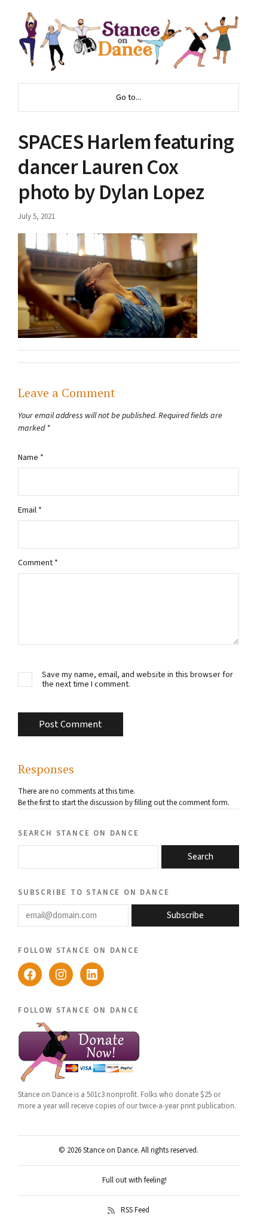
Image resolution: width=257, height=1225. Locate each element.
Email (30, 510)
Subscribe (185, 915)
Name (31, 458)
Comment (38, 563)
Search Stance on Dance (78, 832)
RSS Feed (135, 1210)
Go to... (128, 97)
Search (200, 857)
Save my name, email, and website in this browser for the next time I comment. (137, 680)
